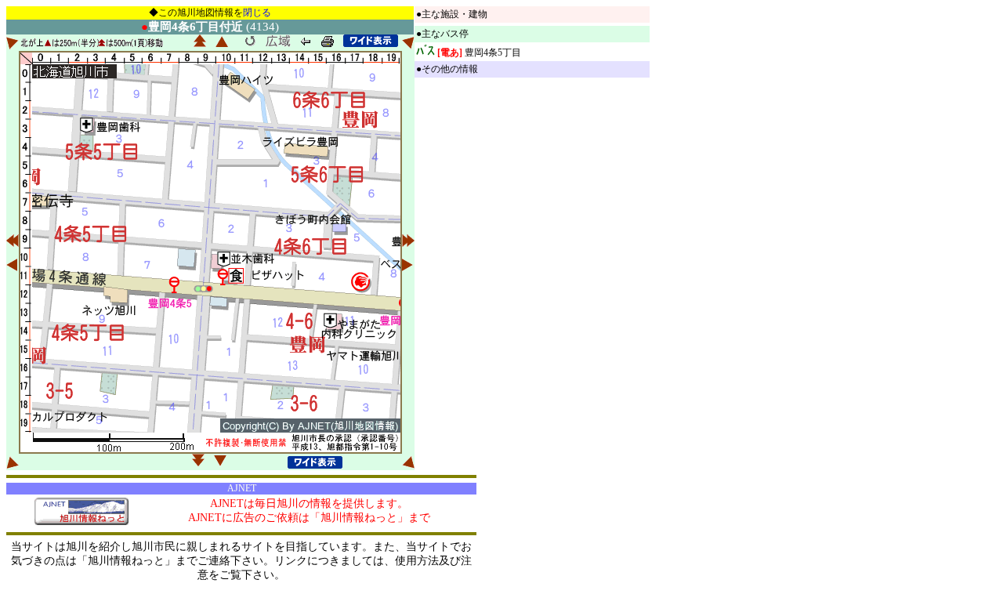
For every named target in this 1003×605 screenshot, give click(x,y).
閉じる (257, 12)
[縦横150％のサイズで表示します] (370, 40)
